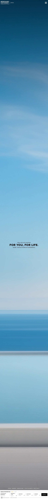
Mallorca (36, 488)
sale (12, 491)
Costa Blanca (29, 488)
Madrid (14, 488)
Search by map (6, 497)
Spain (9, 488)
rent (15, 491)
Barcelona (20, 488)
